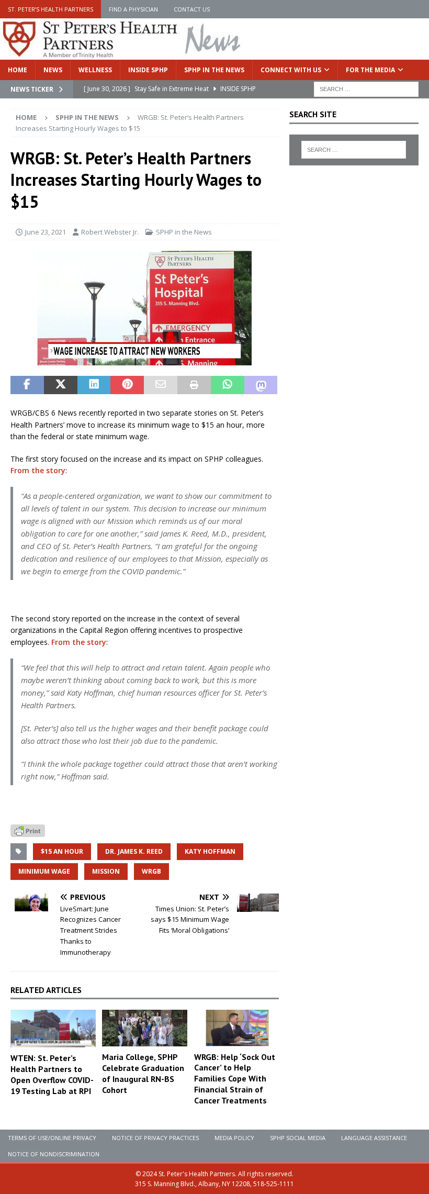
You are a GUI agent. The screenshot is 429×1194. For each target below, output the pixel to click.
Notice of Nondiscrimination (53, 1154)
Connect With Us (291, 69)
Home (17, 69)
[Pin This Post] (127, 385)
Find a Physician (133, 9)
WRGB (151, 871)
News (52, 69)
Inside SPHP (148, 69)
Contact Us (192, 9)
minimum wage (44, 871)
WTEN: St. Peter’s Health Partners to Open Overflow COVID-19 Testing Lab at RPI (52, 1074)
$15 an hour (62, 851)
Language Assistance (374, 1138)
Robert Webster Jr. (110, 232)
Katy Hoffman (210, 851)
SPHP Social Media (297, 1138)
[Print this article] (194, 385)
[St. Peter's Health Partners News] (122, 54)
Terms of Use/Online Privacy (52, 1138)
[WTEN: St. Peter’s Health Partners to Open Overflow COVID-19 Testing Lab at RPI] (53, 1028)
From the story (37, 470)
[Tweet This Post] (60, 385)
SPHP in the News (214, 69)
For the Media (370, 69)
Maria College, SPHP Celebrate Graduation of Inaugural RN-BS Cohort (143, 1073)
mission (106, 871)
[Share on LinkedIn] (94, 385)
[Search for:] (366, 88)
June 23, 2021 (45, 232)
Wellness (95, 69)
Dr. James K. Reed (134, 851)
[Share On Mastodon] (261, 385)
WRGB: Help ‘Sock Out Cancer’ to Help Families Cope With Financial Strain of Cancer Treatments (234, 1079)
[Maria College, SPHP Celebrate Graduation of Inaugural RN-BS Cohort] (144, 1028)
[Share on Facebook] (27, 385)
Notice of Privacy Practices (155, 1138)
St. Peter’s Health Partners (50, 9)
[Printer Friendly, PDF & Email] (27, 829)
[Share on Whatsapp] (227, 385)
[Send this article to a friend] (160, 385)
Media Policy (234, 1138)
